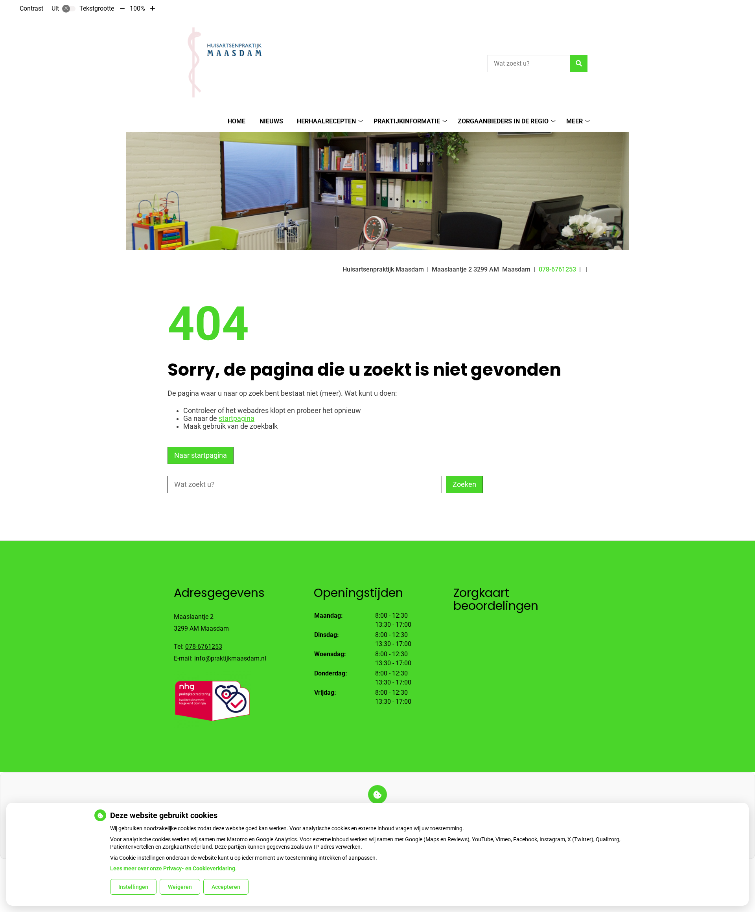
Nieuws (271, 121)
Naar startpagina (200, 455)
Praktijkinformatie (407, 121)
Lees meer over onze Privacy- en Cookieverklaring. (173, 868)
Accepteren (226, 887)
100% (137, 8)
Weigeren (180, 887)
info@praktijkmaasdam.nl (230, 658)
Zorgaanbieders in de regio (503, 121)
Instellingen (133, 887)
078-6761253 (203, 646)
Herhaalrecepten (326, 121)
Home (236, 121)
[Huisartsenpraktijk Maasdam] (221, 62)
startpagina (236, 418)
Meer (574, 121)
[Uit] (69, 8)
